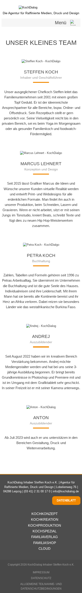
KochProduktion (44, 525)
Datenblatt (66, 500)
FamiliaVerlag (44, 537)
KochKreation (44, 519)
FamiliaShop (44, 543)
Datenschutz (41, 578)
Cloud (44, 548)
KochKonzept (44, 514)
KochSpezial (44, 531)
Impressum (41, 572)
